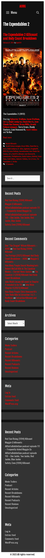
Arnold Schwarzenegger (13, 146)
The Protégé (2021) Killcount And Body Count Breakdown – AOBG (22, 257)
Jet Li (10, 154)
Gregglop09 (34, 148)
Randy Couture (26, 156)
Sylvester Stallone (22, 159)
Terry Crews (32, 159)
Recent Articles (11, 352)
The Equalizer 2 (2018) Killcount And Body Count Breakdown (21, 274)
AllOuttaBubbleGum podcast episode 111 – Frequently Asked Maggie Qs (22, 209)
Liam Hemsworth (29, 154)
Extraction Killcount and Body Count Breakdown (20, 299)
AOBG (23, 6)
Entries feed (10, 396)
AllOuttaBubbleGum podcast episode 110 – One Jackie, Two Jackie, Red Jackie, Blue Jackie (21, 217)
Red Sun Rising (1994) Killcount (18, 200)
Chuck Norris (34, 146)
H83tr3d (5, 151)
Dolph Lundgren (15, 121)
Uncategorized (11, 371)
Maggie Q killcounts (13, 204)
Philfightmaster (16, 156)
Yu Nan (15, 161)
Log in (7, 392)
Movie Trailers (11, 345)
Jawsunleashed (23, 151)
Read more (7, 137)
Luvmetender (7, 156)
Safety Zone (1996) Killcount (17, 224)
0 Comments (10, 164)
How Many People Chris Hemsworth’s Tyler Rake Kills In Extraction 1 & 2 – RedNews (21, 294)
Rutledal (34, 156)
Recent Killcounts (11, 143)
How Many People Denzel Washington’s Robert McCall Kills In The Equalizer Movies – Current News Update (21, 268)
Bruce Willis (25, 146)
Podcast (8, 349)
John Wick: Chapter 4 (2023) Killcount (19, 286)
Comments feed (12, 400)
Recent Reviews (12, 367)
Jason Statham (13, 151)
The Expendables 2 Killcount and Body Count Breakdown (20, 36)
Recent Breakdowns (13, 356)
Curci (4, 148)
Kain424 (15, 154)
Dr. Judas (20, 148)
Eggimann (27, 148)
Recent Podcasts (12, 364)
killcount (21, 154)
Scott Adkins (31, 129)
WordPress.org (11, 403)
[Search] (37, 12)
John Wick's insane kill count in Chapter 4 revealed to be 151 (22, 283)
